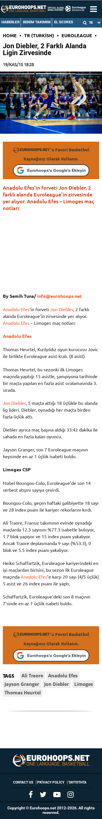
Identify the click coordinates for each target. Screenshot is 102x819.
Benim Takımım (37, 22)
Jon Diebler (61, 309)
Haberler (10, 22)
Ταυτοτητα (77, 782)
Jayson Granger (22, 684)
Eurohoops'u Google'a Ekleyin (56, 170)
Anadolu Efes (16, 309)
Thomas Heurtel (23, 693)
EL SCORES (63, 22)
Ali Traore (32, 676)
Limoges (83, 684)
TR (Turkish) (39, 35)
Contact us (23, 782)
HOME (10, 35)
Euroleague (76, 35)
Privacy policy (50, 782)
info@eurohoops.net (59, 296)
